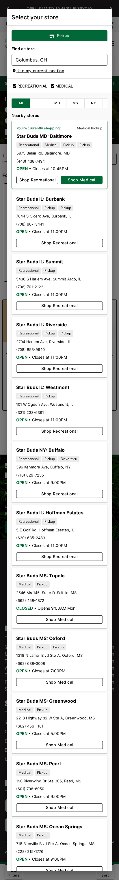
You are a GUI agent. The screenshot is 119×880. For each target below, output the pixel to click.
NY (93, 103)
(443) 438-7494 (30, 161)
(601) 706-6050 (30, 788)
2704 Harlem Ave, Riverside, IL (43, 341)
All (20, 103)
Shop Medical (81, 179)
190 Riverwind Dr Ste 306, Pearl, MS (48, 781)
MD (57, 103)
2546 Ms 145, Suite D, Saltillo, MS (46, 592)
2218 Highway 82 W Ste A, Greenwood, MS (55, 718)
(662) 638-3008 (30, 663)
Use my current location (40, 70)
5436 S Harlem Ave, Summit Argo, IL (48, 279)
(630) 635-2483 (30, 537)
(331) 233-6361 (30, 412)
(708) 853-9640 (30, 349)
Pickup (63, 36)
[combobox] (54, 60)
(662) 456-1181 (29, 726)
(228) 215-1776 (29, 851)
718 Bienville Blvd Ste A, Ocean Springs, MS (55, 843)
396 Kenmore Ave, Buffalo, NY (43, 467)
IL (39, 103)
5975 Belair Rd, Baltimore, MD (43, 153)
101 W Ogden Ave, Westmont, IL (44, 404)
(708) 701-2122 (29, 286)
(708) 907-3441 (30, 224)
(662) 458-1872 (30, 600)
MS (75, 103)
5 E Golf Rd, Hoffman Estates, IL (45, 530)
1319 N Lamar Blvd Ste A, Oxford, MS (49, 655)
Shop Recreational (37, 179)
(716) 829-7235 (30, 475)
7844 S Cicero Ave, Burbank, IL (43, 216)
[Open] (103, 60)
